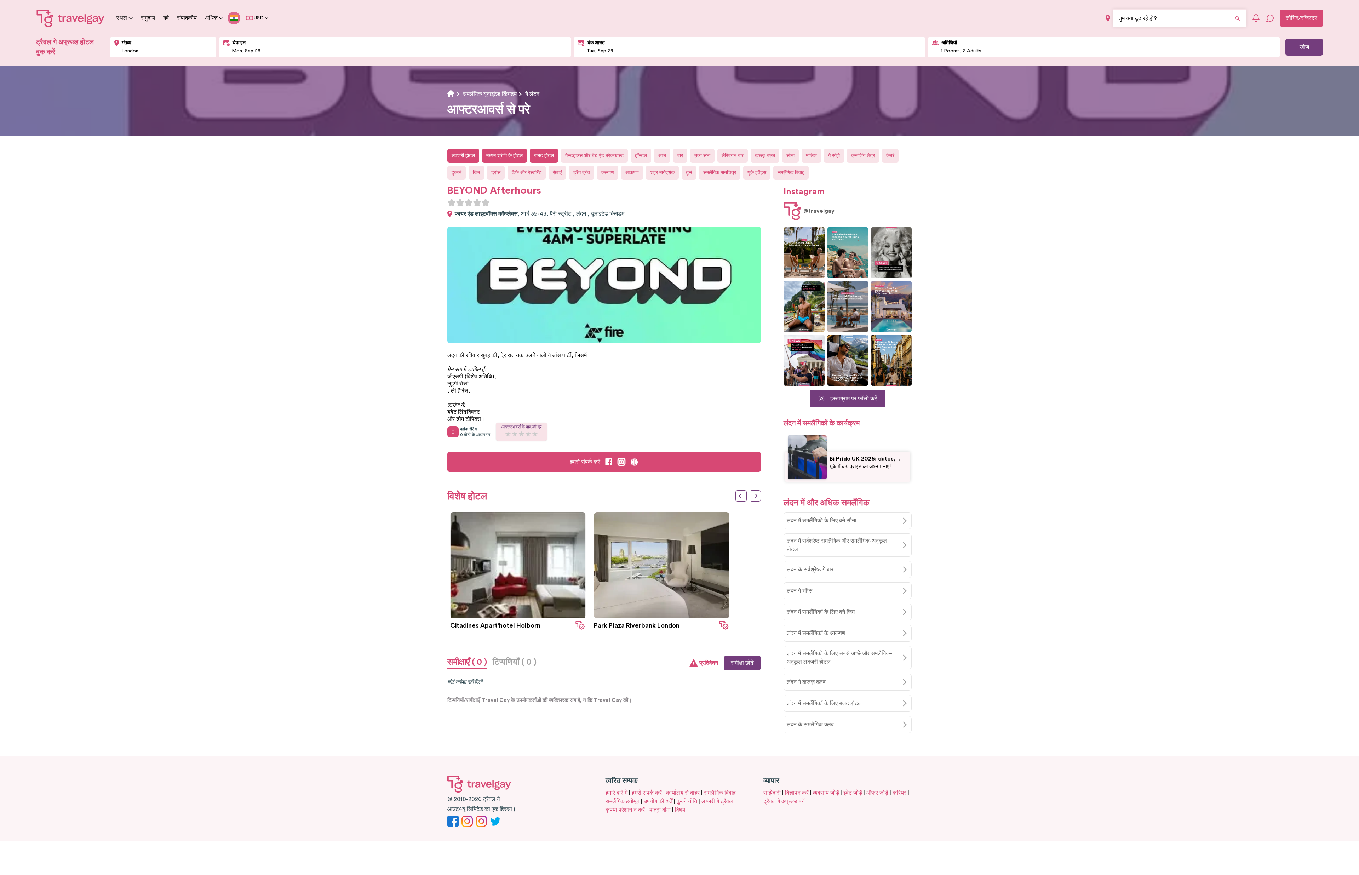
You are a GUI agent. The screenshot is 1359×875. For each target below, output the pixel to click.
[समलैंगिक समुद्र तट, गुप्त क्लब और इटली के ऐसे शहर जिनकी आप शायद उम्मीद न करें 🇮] (847, 252)
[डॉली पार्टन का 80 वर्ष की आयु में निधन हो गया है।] (891, 252)
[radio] (451, 202)
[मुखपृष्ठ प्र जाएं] (70, 18)
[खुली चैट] (1270, 18)
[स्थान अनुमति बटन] (1108, 18)
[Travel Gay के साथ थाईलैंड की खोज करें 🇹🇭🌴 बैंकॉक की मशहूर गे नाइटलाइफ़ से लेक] (804, 306)
